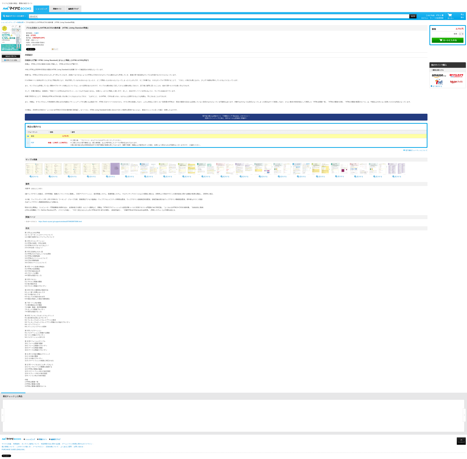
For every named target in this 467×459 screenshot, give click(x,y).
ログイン (424, 18)
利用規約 (16, 444)
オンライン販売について (30, 444)
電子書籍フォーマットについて (416, 150)
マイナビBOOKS (17, 7)
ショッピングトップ (8, 22)
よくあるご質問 (66, 447)
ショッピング (30, 439)
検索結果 (20, 22)
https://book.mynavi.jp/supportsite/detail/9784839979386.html (60, 221)
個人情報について (8, 447)
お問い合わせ (78, 447)
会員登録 (440, 18)
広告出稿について (52, 447)
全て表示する (437, 86)
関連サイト (43, 439)
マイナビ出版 (6, 444)
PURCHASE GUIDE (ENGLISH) (13, 449)
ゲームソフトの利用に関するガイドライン (77, 444)
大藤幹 (36, 33)
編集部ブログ (55, 439)
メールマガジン (38, 447)
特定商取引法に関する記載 (50, 444)
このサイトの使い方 (23, 447)
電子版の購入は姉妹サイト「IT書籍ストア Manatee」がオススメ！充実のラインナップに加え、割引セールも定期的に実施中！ (226, 117)
